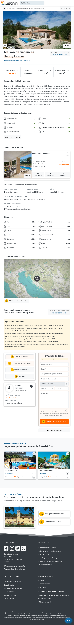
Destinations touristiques (12, 581)
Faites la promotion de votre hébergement (54, 595)
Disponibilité (51, 175)
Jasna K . (10, 44)
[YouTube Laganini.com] (17, 548)
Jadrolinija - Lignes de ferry (47, 558)
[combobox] (32, 3)
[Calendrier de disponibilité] (33, 477)
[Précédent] (7, 460)
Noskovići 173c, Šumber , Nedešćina (17, 61)
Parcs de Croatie (44, 554)
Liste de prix (38, 175)
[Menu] (71, 3)
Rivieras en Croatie (10, 595)
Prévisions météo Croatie (47, 548)
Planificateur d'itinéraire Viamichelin (50, 561)
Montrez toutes (12, 137)
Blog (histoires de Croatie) (13, 588)
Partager (66, 8)
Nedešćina (20, 8)
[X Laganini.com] (23, 548)
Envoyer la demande (21, 357)
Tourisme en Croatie (45, 565)
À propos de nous (44, 584)
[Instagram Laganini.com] (12, 548)
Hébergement (11, 8)
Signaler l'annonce (55, 430)
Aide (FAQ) (42, 587)
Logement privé (9, 592)
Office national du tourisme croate (49, 551)
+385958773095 (11, 398)
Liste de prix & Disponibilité (21, 363)
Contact (41, 580)
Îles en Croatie (9, 598)
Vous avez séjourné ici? (60, 53)
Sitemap (22, 569)
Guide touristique (9, 585)
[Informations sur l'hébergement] (33, 473)
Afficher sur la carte (18, 300)
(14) (28, 175)
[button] (37, 278)
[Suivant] (32, 460)
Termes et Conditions (11, 569)
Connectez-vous (45, 598)
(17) (67, 46)
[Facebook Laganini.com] (6, 548)
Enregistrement (45, 602)
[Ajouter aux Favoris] (34, 453)
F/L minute (63, 175)
